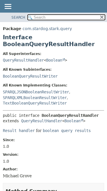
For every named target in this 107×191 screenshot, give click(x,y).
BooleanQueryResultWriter (30, 76)
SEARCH (18, 17)
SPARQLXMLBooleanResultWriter (35, 97)
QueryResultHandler (23, 60)
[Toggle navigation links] (8, 7)
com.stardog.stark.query (47, 28)
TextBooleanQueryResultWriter (35, 103)
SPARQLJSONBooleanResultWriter (36, 92)
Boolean (54, 60)
